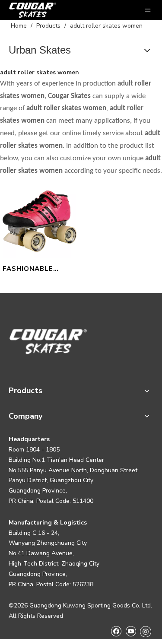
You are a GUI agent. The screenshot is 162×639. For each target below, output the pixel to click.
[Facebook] (116, 631)
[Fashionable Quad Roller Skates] (39, 220)
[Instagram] (145, 631)
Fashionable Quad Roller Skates (28, 269)
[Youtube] (130, 631)
